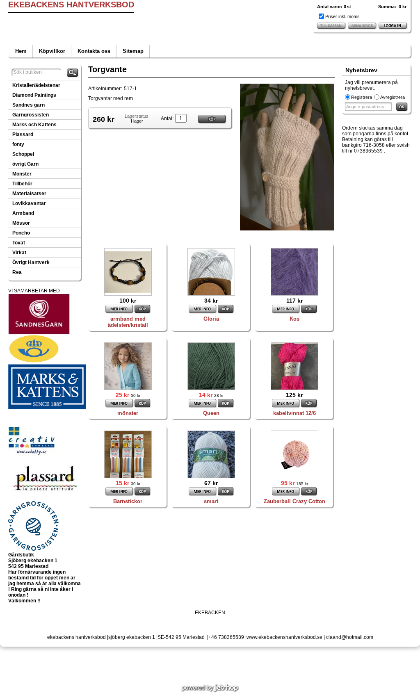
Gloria (211, 319)
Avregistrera (392, 97)
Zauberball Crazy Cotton (294, 501)
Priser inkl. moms (342, 16)
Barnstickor (127, 501)
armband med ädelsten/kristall (128, 322)
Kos (294, 319)
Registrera (361, 97)
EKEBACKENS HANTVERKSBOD (71, 4)
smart (211, 501)
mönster (127, 413)
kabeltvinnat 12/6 (294, 413)
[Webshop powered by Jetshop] (210, 688)
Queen (211, 413)
